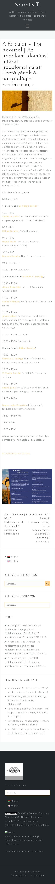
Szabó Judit (9, 387)
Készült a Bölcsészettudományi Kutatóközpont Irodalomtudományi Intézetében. (24, 840)
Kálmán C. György (33, 276)
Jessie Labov (9, 316)
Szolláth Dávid (10, 216)
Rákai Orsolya (27, 348)
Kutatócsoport (18, 875)
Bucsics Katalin (11, 256)
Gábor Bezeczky (11, 287)
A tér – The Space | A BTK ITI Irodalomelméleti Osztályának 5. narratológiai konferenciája (22, 662)
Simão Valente (10, 301)
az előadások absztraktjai (16, 453)
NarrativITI (27, 5)
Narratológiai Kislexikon (27, 871)
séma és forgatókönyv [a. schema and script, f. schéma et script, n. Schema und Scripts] (28, 712)
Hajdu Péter (9, 241)
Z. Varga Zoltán (28, 205)
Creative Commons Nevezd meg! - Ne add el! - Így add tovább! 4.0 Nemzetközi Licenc (27, 817)
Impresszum (38, 875)
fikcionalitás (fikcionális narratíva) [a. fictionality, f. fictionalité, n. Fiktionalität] (27, 700)
